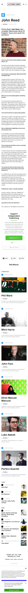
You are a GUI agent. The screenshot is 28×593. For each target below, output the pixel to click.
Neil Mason (5, 24)
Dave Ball (4, 487)
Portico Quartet (10, 468)
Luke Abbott (8, 434)
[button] (26, 568)
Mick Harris (8, 329)
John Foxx (7, 363)
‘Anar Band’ (5, 543)
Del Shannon (5, 494)
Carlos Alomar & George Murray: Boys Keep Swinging (9, 514)
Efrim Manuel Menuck (9, 399)
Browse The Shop (14, 590)
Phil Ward (6, 295)
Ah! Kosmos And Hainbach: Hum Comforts (10, 529)
